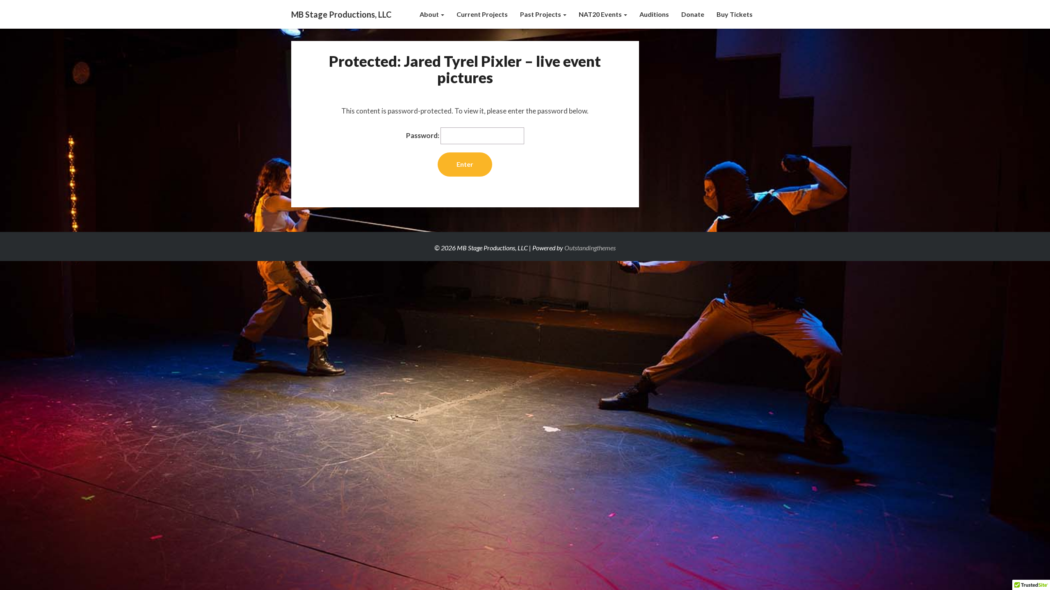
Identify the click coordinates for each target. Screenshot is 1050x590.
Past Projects (541, 14)
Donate (692, 14)
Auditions (654, 14)
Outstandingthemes (590, 248)
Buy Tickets (735, 14)
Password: (423, 135)
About (430, 14)
